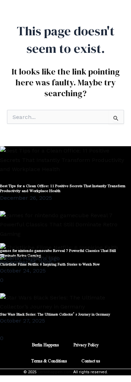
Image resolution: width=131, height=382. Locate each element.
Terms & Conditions (49, 360)
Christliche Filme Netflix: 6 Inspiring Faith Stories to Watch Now (50, 264)
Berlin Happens (45, 344)
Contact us (90, 360)
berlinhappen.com (54, 372)
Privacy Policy (86, 344)
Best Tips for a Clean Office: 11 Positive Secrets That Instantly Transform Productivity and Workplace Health (62, 188)
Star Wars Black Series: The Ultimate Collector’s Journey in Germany (55, 314)
